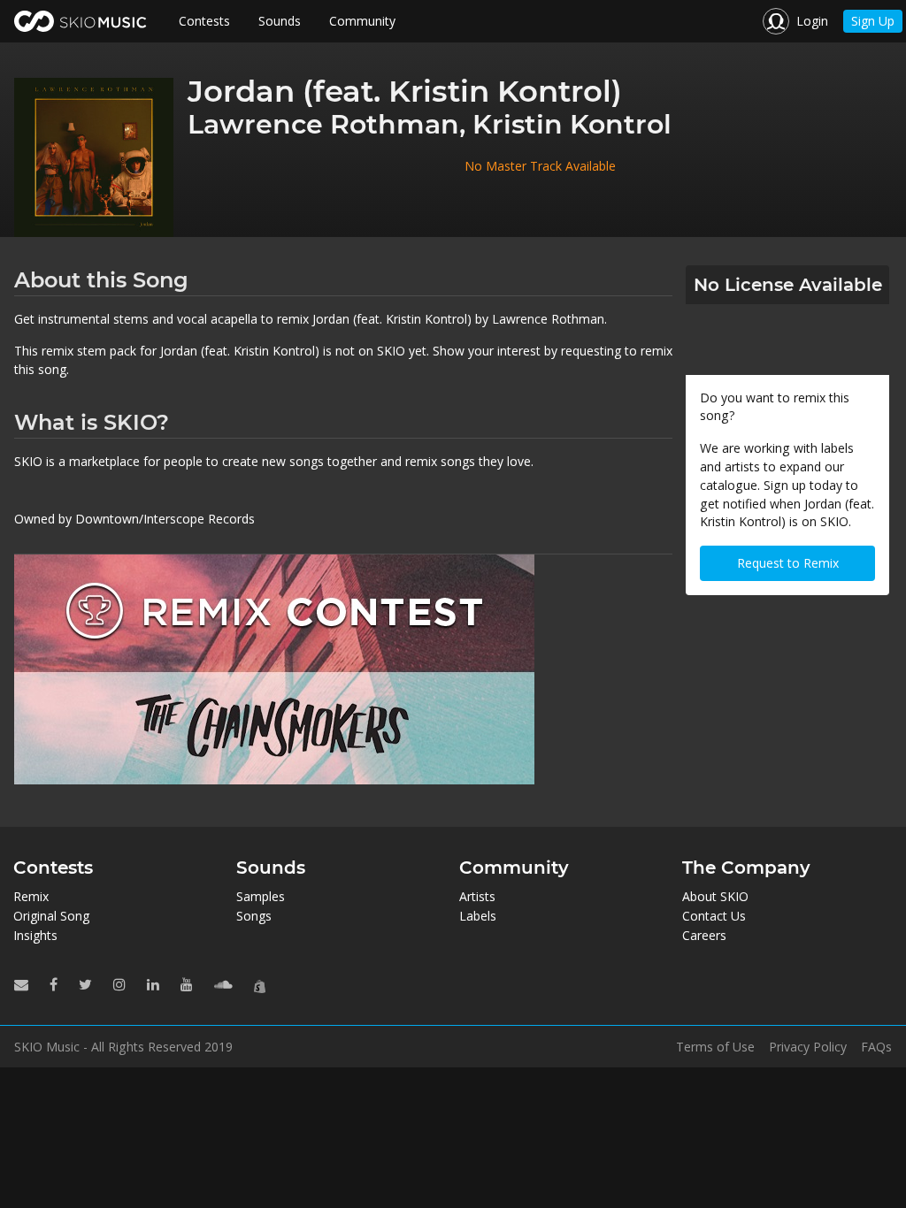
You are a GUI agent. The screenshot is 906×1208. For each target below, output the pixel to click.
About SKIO (715, 896)
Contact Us (714, 915)
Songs (254, 915)
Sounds (279, 20)
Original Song (51, 915)
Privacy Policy (808, 1047)
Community (362, 20)
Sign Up (872, 20)
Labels (477, 915)
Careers (704, 935)
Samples (260, 896)
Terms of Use (715, 1047)
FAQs (876, 1047)
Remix (31, 896)
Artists (477, 896)
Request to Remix (788, 562)
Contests (204, 20)
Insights (35, 935)
